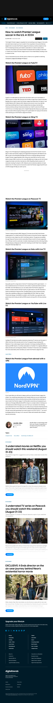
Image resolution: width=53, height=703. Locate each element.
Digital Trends (8, 21)
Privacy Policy (19, 681)
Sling (6, 151)
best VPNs (16, 403)
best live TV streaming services (22, 151)
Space (32, 640)
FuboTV (7, 97)
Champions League (10, 58)
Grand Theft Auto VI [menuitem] (11, 23)
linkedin (13, 426)
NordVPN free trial (37, 408)
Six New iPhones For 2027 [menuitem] (22, 23)
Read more (9, 494)
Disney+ (14, 295)
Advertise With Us (12, 658)
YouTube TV (8, 340)
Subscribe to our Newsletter (36, 654)
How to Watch (16, 435)
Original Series (34, 648)
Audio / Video (12, 642)
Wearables (33, 637)
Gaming (10, 640)
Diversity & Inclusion (9, 686)
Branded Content (34, 656)
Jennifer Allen (9, 38)
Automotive (11, 648)
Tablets (32, 635)
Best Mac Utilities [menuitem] (32, 23)
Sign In (45, 19)
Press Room (19, 684)
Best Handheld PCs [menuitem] (41, 23)
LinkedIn (21, 630)
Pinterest (19, 630)
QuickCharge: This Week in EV (27, 435)
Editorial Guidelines (12, 660)
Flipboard (24, 630)
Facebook (6, 630)
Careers (6, 681)
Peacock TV (25, 233)
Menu (2, 19)
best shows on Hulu (31, 291)
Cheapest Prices (8, 435)
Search (50, 19)
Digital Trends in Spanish (36, 660)
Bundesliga (18, 58)
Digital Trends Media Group (12, 694)
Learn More (8, 354)
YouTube (14, 630)
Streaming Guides (35, 642)
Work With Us (7, 684)
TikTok (16, 630)
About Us (10, 654)
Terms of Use (7, 689)
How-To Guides (34, 646)
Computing (11, 637)
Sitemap (18, 686)
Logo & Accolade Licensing (14, 662)
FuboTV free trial (29, 108)
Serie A (25, 58)
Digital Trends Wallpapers (36, 658)
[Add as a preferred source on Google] (38, 39)
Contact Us (11, 656)
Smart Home (11, 644)
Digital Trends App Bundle (36, 662)
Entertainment (12, 646)
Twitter (11, 630)
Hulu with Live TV (9, 284)
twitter (15, 426)
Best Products (34, 644)
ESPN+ (20, 295)
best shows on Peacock (13, 243)
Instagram (8, 630)
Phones (10, 635)
